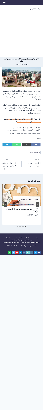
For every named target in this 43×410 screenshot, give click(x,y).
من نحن (36, 237)
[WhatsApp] (9, 252)
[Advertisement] (21, 34)
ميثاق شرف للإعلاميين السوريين (11, 242)
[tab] (25, 226)
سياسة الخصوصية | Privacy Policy (31, 242)
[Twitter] (35, 252)
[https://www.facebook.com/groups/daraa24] (24, 252)
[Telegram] (20, 252)
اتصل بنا (28, 237)
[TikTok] (28, 252)
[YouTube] (16, 252)
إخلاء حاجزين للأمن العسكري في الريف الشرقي (9, 164)
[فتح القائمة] (4, 2)
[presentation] (21, 195)
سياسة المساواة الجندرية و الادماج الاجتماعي (21, 240)
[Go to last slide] (37, 204)
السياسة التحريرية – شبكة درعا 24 (13, 237)
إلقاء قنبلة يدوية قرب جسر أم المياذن (33, 163)
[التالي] (5, 204)
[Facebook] (39, 252)
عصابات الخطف (35, 152)
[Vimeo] (13, 252)
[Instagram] (31, 252)
